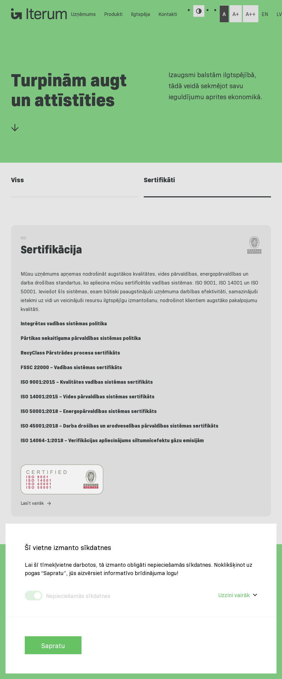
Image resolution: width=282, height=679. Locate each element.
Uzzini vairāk (234, 595)
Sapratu (53, 645)
